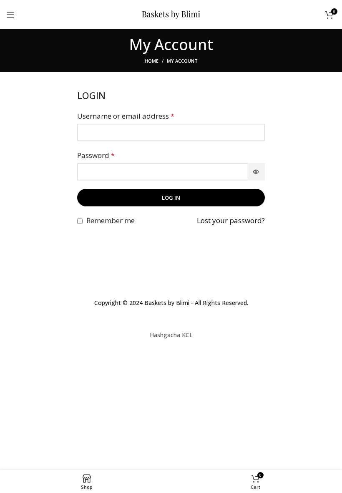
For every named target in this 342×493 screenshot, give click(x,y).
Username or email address (125, 116)
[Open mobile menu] (10, 14)
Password (96, 155)
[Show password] (256, 171)
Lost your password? (231, 220)
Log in (171, 197)
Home (151, 61)
